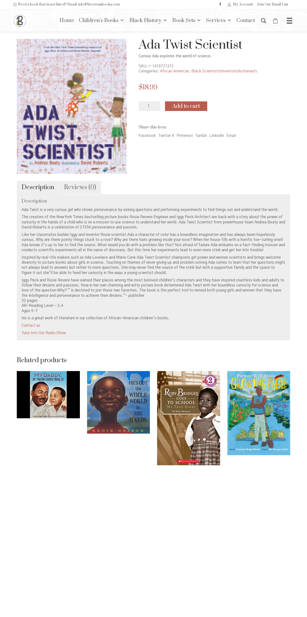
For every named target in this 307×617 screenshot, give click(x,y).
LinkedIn (216, 136)
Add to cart (186, 106)
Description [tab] (38, 187)
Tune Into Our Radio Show (44, 333)
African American (174, 71)
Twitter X (166, 136)
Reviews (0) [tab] (80, 187)
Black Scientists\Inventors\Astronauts (224, 71)
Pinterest (185, 136)
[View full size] (24, 46)
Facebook (147, 136)
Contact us (31, 325)
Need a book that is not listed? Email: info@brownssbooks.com (69, 4)
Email (231, 136)
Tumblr (201, 136)
